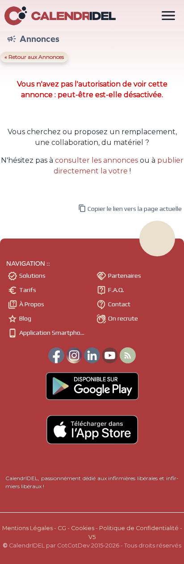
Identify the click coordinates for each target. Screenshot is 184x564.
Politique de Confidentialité (139, 528)
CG (62, 528)
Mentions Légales (27, 528)
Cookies (82, 528)
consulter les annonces (96, 160)
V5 (92, 537)
